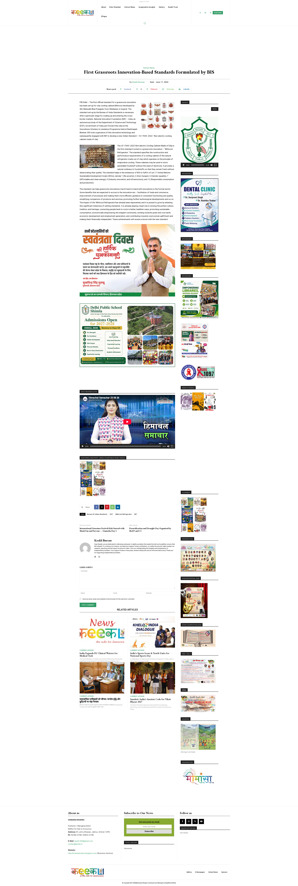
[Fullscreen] (172, 446)
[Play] (82, 446)
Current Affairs (87, 650)
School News (149, 68)
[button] (144, 23)
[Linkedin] (117, 507)
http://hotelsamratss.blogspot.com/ (82, 853)
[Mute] (168, 446)
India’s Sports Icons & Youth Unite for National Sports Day (149, 654)
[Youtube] (201, 821)
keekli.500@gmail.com (83, 841)
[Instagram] (205, 13)
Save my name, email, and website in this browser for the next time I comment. (109, 599)
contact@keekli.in (75, 844)
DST (111, 514)
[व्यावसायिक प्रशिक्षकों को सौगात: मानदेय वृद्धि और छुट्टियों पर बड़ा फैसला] (102, 677)
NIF (135, 514)
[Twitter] (211, 13)
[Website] (95, 556)
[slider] (197, 165)
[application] (127, 422)
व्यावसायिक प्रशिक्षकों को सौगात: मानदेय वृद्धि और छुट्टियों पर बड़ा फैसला (100, 700)
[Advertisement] (149, 43)
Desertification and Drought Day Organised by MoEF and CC (150, 529)
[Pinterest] (107, 507)
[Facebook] (200, 13)
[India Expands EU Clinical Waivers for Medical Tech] (102, 632)
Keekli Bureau (138, 82)
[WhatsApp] (112, 507)
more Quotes (184, 833)
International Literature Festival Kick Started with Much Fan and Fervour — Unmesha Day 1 (102, 529)
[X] (101, 507)
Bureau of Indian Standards (97, 514)
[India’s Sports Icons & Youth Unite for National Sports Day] (152, 632)
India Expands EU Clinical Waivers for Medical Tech (99, 654)
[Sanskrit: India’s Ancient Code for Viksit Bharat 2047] (152, 678)
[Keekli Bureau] (85, 548)
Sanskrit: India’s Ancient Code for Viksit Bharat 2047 (150, 700)
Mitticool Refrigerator (123, 514)
